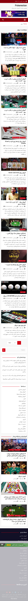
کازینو (24, 419)
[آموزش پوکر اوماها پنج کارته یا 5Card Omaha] (14, 133)
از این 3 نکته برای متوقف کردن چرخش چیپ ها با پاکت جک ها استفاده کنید (15, 498)
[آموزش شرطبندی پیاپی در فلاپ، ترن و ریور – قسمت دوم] (14, 70)
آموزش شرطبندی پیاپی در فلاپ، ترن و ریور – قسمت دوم (15, 80)
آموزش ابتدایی (22, 137)
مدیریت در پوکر (22, 424)
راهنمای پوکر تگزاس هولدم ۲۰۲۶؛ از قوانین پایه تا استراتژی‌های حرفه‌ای (14, 362)
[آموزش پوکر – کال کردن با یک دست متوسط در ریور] (14, 193)
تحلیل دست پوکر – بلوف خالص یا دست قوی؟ (15, 49)
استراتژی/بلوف (22, 75)
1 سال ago (22, 458)
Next (10, 343)
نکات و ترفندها (22, 431)
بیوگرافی (24, 403)
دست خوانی (23, 321)
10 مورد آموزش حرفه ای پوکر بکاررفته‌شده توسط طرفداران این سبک (14, 520)
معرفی (24, 169)
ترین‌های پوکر (22, 408)
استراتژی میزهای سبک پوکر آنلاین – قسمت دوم (16, 234)
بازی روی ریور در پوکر (20, 325)
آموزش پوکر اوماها (16, 137)
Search (3, 350)
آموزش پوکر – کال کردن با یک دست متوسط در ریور (16, 203)
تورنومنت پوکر (22, 292)
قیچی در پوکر (22, 476)
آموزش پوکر (23, 392)
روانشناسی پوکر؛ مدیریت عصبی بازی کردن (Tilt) (14, 366)
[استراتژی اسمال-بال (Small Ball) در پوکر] (14, 287)
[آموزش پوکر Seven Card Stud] (14, 164)
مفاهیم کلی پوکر (22, 429)
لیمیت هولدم (22, 422)
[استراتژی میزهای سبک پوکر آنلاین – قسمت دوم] (14, 224)
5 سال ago (22, 501)
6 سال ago (22, 52)
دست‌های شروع (22, 415)
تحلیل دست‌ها (22, 43)
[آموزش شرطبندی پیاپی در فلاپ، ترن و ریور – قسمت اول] (14, 101)
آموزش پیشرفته (22, 396)
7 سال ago (22, 83)
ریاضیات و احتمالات (21, 417)
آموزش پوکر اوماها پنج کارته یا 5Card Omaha (15, 142)
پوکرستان (15, 52)
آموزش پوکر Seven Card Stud (17, 173)
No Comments (8, 52)
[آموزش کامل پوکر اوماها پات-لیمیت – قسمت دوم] (14, 256)
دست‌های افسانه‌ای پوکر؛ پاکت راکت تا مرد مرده (14, 375)
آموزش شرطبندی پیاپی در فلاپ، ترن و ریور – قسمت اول (15, 111)
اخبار (24, 399)
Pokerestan (21, 5)
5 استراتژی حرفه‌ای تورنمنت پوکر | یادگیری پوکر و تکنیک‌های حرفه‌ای (16, 455)
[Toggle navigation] (25, 20)
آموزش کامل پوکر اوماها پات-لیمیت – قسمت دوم (15, 266)
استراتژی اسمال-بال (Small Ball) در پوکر (14, 296)
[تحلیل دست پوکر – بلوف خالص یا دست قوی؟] (14, 39)
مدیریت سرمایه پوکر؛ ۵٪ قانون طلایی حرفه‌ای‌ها (14, 379)
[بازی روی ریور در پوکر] (14, 316)
